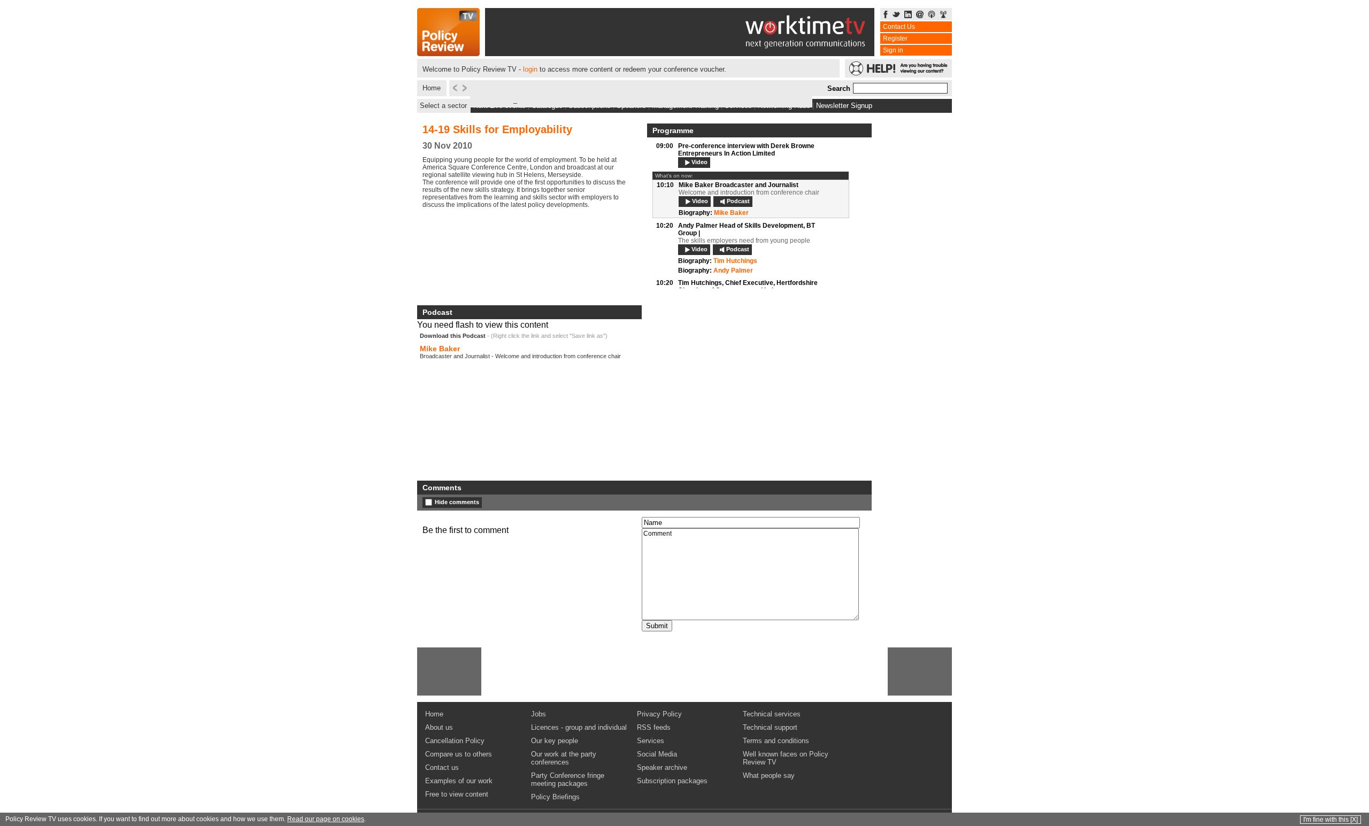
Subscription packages (672, 781)
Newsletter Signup (844, 106)
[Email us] (920, 15)
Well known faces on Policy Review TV (785, 758)
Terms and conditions (776, 741)
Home (431, 88)
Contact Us (899, 26)
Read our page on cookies (325, 819)
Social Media (657, 754)
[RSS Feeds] (943, 15)
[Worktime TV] (679, 53)
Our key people (554, 741)
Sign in (893, 50)
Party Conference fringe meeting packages (567, 779)
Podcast (738, 201)
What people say (769, 775)
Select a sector (443, 106)
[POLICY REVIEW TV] (448, 53)
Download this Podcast (453, 336)
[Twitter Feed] (896, 15)
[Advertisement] (449, 671)
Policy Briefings (555, 797)
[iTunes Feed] (931, 15)
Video (699, 162)
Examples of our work (459, 781)
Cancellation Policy (454, 741)
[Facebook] (885, 15)
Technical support (770, 727)
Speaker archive (662, 767)
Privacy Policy (659, 714)
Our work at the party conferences (563, 758)
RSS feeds (654, 727)
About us (439, 727)
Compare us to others (458, 754)
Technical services (772, 714)
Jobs (538, 714)
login (530, 69)
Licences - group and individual (579, 727)
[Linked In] (908, 15)
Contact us (442, 767)
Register (895, 38)
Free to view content (456, 794)
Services (650, 741)
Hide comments (457, 502)
